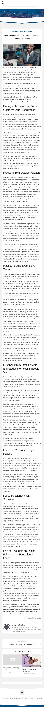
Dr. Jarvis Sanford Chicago (22, 31)
